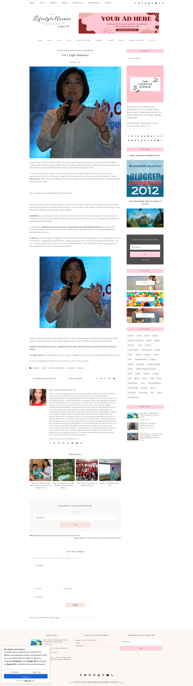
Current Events (133, 350)
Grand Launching (154, 364)
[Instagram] (142, 3)
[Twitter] (139, 3)
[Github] (154, 140)
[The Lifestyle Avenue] (51, 20)
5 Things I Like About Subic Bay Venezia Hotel (103, 538)
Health (66, 50)
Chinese (148, 345)
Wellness (81, 368)
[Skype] (128, 140)
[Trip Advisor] (145, 140)
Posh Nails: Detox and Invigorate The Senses (62, 536)
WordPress (114, 682)
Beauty (155, 336)
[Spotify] (135, 140)
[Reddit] (158, 136)
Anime (139, 336)
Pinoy (80, 50)
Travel (159, 393)
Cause (140, 345)
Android (131, 336)
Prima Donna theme (94, 681)
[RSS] (161, 136)
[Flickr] (148, 136)
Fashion (139, 355)
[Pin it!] (105, 378)
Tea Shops (131, 393)
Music (145, 378)
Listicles (156, 374)
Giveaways (140, 364)
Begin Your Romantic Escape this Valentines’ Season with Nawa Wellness (63, 485)
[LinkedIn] (151, 136)
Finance (156, 355)
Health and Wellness (57, 368)
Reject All (37, 672)
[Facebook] (135, 3)
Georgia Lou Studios (111, 681)
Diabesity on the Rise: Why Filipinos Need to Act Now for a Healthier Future (40, 485)
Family (130, 355)
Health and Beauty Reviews (146, 369)
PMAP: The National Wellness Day (110, 484)
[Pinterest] (152, 3)
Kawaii (137, 374)
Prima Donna (87, 682)
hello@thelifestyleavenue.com (138, 129)
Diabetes (36, 368)
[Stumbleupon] (141, 140)
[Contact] (156, 3)
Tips (152, 393)
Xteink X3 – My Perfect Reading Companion (148, 424)
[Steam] (138, 140)
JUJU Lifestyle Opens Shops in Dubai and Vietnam (87, 484)
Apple (147, 336)
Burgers (157, 340)
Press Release (88, 50)
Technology (143, 393)
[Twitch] (145, 3)
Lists (129, 378)
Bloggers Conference (135, 340)
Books (149, 340)
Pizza (143, 383)
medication (71, 368)
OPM (152, 378)
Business (131, 345)
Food (130, 359)
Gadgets (153, 359)
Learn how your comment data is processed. (77, 618)
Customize (14, 672)
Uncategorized (133, 397)
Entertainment (147, 350)
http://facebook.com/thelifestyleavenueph (100, 646)
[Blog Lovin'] (145, 136)
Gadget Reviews (141, 359)
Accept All (26, 677)
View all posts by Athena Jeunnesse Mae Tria (64, 439)
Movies (137, 378)
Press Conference (154, 383)
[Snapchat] (132, 140)
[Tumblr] (148, 140)
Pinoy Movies (132, 383)
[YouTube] (149, 3)
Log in (121, 682)
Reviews (144, 388)
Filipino (147, 355)
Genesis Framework (102, 682)
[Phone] (159, 3)
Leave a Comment (75, 378)
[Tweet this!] (101, 378)
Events (59, 50)
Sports (152, 388)
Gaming (130, 364)
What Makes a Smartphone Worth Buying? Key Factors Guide (149, 415)
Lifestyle (73, 50)
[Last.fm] (161, 140)
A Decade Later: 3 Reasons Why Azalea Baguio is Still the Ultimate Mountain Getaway (151, 435)
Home (130, 374)
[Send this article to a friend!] (114, 378)
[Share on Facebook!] (97, 378)
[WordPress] (151, 140)
